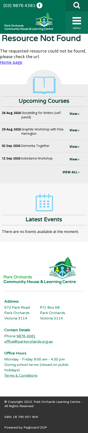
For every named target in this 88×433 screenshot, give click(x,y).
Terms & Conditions (20, 375)
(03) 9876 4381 (19, 5)
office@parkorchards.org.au (28, 341)
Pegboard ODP (35, 427)
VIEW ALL (70, 172)
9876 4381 (25, 336)
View (73, 114)
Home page (11, 62)
